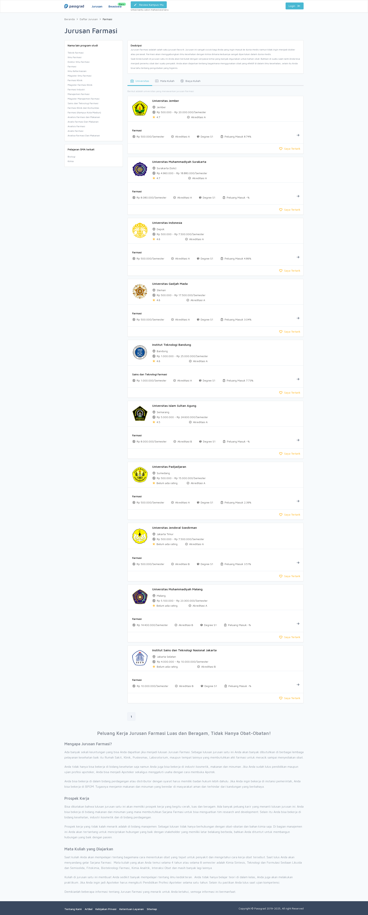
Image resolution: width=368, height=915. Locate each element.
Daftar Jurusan (89, 19)
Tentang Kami (73, 909)
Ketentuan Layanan (131, 909)
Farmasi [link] (107, 19)
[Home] (74, 2)
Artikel (88, 909)
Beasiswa (115, 5)
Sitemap (152, 909)
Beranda (69, 19)
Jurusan (97, 6)
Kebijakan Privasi (105, 909)
